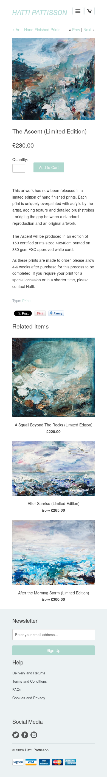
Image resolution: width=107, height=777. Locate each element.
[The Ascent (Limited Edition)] (53, 79)
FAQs (16, 689)
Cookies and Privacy (28, 697)
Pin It (40, 313)
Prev (76, 29)
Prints (27, 300)
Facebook (24, 734)
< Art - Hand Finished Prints (36, 29)
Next (87, 29)
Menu (77, 11)
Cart (90, 11)
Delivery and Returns (29, 672)
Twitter (15, 734)
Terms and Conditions (29, 681)
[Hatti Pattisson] (39, 11)
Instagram (33, 734)
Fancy (56, 313)
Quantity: (20, 159)
